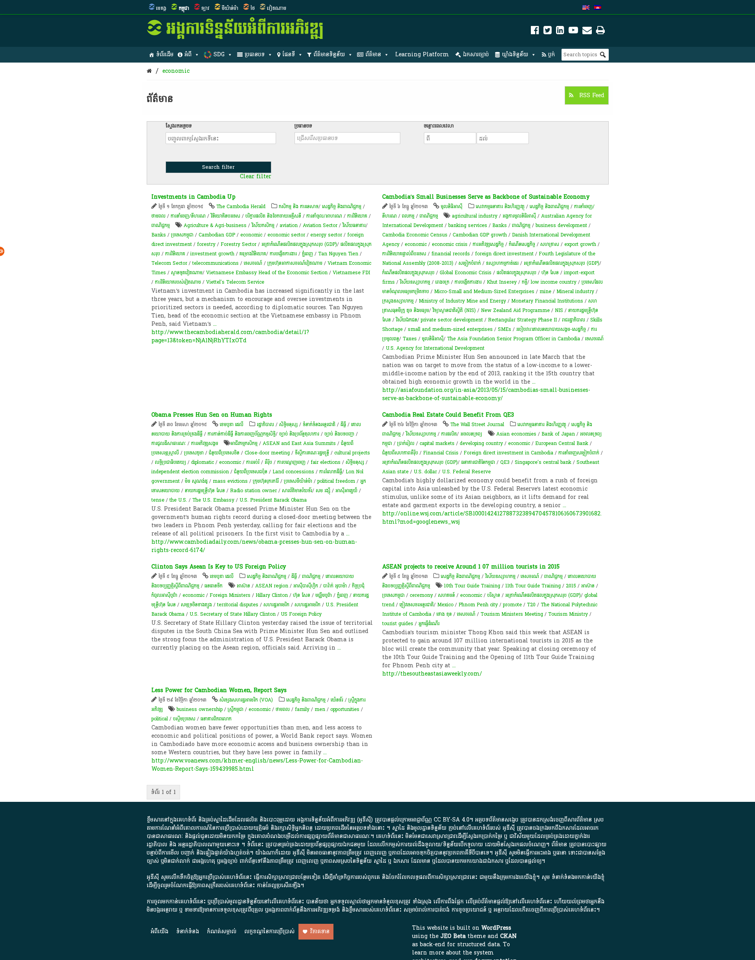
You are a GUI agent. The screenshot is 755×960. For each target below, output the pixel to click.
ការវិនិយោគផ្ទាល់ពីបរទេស (404, 253)
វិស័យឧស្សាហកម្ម (415, 282)
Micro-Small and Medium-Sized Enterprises (484, 291)
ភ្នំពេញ (307, 253)
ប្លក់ (551, 54)
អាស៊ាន (243, 586)
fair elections (326, 462)
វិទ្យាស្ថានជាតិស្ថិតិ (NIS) (454, 310)
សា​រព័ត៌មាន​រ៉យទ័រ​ (297, 490)
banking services (467, 225)
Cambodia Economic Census (414, 235)
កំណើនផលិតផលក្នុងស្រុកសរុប (408, 272)
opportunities (344, 709)
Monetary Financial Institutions (547, 301)
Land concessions (293, 471)
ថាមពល (158, 216)
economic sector (286, 235)
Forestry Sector (238, 244)
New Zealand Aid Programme (515, 310)
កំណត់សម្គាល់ (221, 931)
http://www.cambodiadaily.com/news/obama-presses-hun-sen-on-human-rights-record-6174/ (254, 546)
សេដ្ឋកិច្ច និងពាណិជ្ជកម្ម (341, 206)
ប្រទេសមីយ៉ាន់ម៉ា (298, 481)
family (302, 709)
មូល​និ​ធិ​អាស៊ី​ (451, 206)
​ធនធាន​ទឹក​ (213, 586)
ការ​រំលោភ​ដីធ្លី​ (330, 471)
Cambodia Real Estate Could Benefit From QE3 (448, 415)
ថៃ (252, 8)
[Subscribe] (587, 32)
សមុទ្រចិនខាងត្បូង (196, 604)
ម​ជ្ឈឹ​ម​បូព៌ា (323, 595)
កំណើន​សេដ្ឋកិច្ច (522, 244)
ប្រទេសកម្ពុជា (182, 235)
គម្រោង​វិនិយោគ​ (252, 253)
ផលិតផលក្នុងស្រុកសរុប (516, 272)
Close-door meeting (267, 453)
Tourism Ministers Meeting (512, 614)
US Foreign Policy (301, 614)
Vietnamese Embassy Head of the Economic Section (267, 272)
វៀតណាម (276, 8)
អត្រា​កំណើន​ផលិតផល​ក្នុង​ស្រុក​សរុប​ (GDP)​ (299, 244)
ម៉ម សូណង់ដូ (196, 481)
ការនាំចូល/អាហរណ (324, 216)
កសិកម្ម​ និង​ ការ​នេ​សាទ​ (299, 206)
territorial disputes (237, 604)
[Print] (600, 32)
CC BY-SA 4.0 (452, 820)
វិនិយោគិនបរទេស (225, 216)
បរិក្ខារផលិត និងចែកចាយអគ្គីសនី (273, 216)
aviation (289, 225)
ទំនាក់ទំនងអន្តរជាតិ (319, 424)
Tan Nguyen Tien (338, 253)
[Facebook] (535, 32)
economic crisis (450, 244)
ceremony (421, 595)
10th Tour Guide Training (472, 586)
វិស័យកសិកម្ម (263, 225)
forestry (206, 244)
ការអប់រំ (253, 462)
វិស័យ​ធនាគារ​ (354, 225)
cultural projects (352, 453)
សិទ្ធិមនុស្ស (288, 424)
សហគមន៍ (446, 595)
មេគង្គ (161, 8)
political (159, 718)
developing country (481, 443)
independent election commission (190, 471)
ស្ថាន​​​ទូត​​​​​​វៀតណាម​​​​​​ (187, 272)
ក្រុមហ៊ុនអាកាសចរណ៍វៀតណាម (294, 263)
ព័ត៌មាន (373, 54)
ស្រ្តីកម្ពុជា (235, 709)
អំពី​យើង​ (159, 931)
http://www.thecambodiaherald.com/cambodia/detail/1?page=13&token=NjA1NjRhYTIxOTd (230, 336)
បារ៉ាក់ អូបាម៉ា (335, 586)
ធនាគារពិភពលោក (216, 718)
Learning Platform (422, 54)
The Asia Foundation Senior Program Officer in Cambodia (513, 338)
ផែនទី (288, 54)
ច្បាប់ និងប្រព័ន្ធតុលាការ (299, 434)
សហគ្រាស (549, 244)
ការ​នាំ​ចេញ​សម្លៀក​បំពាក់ (578, 453)
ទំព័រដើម (164, 54)
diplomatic (202, 462)
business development (561, 225)
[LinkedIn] (560, 32)
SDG (219, 54)
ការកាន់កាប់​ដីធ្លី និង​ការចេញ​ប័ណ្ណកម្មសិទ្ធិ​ (242, 434)
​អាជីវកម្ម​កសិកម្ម (244, 443)
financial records (450, 253)
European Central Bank (561, 443)
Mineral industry (575, 291)
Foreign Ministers (230, 595)
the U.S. (178, 500)
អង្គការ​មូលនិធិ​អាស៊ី (519, 216)
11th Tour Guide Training (533, 586)
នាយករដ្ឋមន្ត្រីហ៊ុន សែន (205, 490)
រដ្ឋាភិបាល (265, 424)
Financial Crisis (441, 453)
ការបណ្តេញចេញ (291, 462)
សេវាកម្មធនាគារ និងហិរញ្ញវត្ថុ (500, 206)
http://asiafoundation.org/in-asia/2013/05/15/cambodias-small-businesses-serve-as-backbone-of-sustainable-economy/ (486, 394)
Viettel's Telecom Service (235, 282)
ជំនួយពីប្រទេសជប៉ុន (250, 471)
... (215, 324)
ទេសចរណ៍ (253, 263)
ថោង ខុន (444, 614)
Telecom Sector (169, 263)
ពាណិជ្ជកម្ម (160, 225)
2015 (571, 586)
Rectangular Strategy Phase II (522, 320)
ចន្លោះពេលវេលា (439, 126)
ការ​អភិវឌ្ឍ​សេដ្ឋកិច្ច (488, 244)
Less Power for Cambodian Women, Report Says (219, 690)
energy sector (326, 235)
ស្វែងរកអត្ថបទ (179, 126)
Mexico (445, 604)
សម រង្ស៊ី (323, 490)
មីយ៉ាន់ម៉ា (230, 8)
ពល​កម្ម (408, 216)
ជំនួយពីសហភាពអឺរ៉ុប (400, 453)
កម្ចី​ (524, 282)
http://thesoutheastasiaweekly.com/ (432, 674)
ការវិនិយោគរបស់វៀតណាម (178, 282)
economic (176, 71)
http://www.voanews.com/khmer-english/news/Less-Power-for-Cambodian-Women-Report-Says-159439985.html (257, 765)
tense (157, 500)
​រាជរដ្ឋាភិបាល (573, 320)
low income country (553, 282)
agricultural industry (474, 216)
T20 (531, 604)
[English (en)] (585, 8)
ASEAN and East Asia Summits (299, 443)
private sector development (452, 320)
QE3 (505, 462)
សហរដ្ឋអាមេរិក (276, 604)
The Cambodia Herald (240, 206)
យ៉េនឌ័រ (337, 700)
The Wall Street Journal (477, 424)
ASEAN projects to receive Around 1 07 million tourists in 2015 (471, 567)
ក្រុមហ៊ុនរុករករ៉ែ (266, 481)
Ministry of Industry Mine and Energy (462, 301)
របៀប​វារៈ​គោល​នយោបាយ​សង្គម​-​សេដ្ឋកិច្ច (551, 329)
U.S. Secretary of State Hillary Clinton (233, 614)
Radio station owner (253, 490)
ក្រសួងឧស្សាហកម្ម (398, 301)
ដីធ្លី (343, 424)
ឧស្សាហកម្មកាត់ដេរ (502, 263)
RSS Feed (590, 95)
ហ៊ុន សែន (550, 272)
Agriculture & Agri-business (215, 225)
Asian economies (516, 434)
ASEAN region (271, 586)
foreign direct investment (504, 253)
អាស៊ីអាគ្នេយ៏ (346, 490)
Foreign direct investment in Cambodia (508, 453)
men (320, 709)
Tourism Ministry (568, 614)
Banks (158, 235)
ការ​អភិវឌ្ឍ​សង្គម (204, 443)
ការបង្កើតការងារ (283, 253)
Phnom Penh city (478, 604)
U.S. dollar (425, 471)
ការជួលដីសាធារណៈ (168, 443)
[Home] (149, 71)
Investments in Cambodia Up (193, 197)
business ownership (200, 709)
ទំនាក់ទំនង (187, 931)
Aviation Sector (320, 225)
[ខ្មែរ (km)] (597, 8)
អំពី (188, 54)
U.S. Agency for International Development (435, 348)
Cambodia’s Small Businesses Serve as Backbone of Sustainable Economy (485, 197)
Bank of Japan (558, 434)
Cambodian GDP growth (480, 235)
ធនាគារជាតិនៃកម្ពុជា (478, 462)
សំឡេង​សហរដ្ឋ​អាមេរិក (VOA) (246, 700)
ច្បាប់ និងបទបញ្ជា (339, 434)
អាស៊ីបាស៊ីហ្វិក (305, 586)
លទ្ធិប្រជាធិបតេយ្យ (170, 462)
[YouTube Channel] (573, 32)
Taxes (410, 338)
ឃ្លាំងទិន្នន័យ (515, 54)
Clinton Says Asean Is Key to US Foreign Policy (218, 567)
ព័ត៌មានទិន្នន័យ (329, 54)
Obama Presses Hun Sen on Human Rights (211, 415)
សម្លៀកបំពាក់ (470, 263)
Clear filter (255, 176)
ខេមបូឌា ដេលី (231, 424)
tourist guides (397, 623)
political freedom (336, 481)
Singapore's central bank (543, 462)
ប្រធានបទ (255, 54)
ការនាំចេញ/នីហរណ (188, 216)
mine (545, 291)
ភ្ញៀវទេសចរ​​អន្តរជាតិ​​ (417, 604)
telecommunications (215, 263)
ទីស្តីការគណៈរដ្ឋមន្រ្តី (312, 453)
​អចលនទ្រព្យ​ (471, 434)
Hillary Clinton (272, 595)
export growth (580, 244)
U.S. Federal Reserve (466, 471)
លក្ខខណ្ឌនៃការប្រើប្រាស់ (269, 931)
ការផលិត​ (449, 434)
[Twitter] (547, 32)
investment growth (212, 253)
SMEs (504, 329)
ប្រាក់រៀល (405, 443)
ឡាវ (205, 8)
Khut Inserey (502, 282)
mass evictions (230, 481)
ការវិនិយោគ (357, 216)
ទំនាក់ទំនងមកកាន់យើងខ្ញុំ (578, 877)
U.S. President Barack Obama (273, 500)
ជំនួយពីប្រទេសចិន (224, 453)
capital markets (437, 443)
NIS (559, 310)
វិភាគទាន (320, 931)
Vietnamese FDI (351, 272)
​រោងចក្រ (442, 282)
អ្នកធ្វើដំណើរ (429, 623)
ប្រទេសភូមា (194, 453)
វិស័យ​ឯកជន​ (406, 320)
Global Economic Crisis (466, 272)
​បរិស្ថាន (493, 595)
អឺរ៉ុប (268, 462)
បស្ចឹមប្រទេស (184, 718)
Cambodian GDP (217, 235)
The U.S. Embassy (213, 500)
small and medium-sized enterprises (450, 329)
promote (512, 604)
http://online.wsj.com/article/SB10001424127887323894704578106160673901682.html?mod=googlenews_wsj (492, 518)
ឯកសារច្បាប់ (476, 54)
